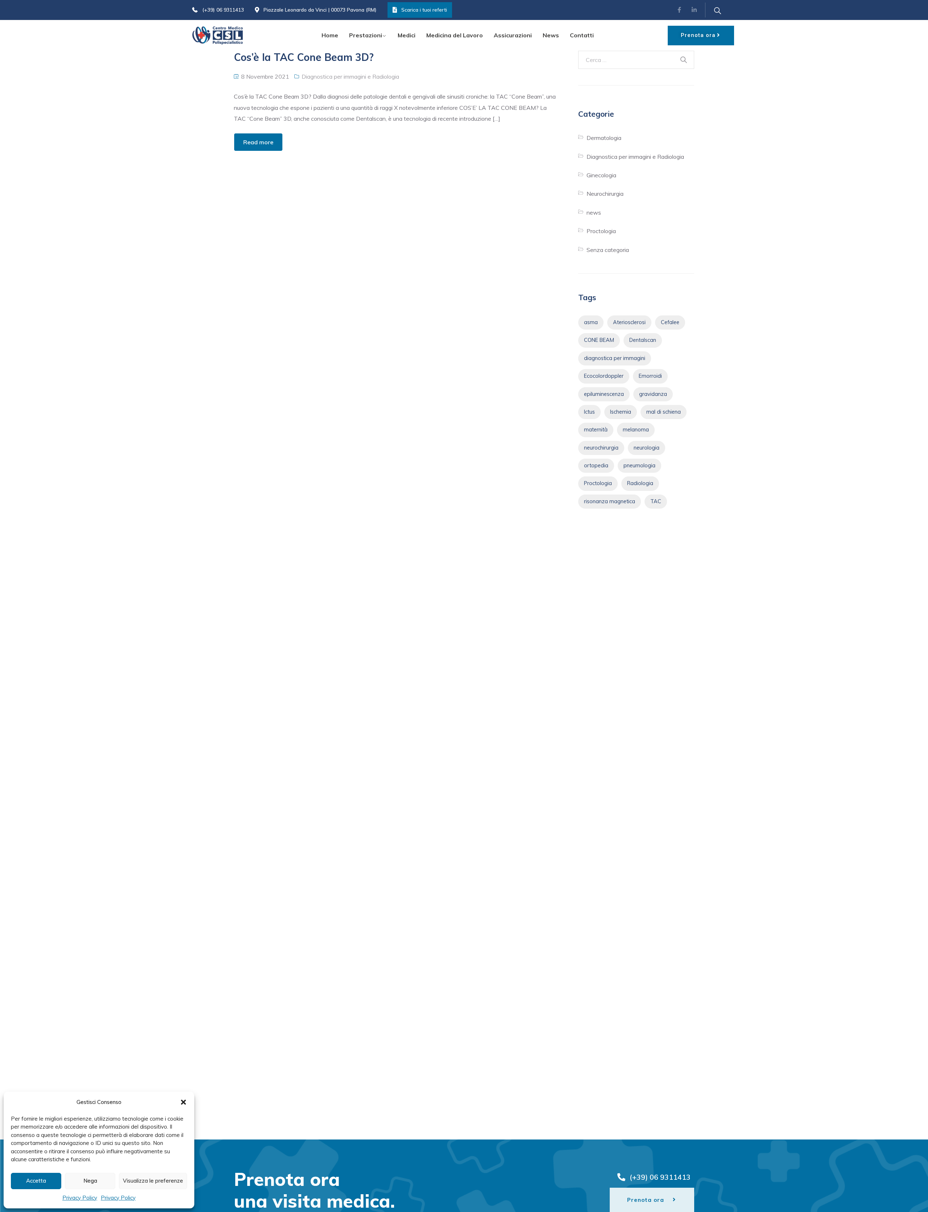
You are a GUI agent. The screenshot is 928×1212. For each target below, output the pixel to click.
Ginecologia (601, 175)
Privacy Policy (79, 1197)
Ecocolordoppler (604, 376)
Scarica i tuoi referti (424, 10)
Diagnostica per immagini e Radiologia (350, 76)
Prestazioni (365, 35)
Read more (258, 142)
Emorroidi (650, 376)
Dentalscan (642, 340)
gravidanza (653, 394)
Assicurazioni (513, 35)
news (594, 212)
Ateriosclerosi (629, 322)
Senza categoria (608, 249)
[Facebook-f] (679, 10)
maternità (596, 429)
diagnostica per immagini (614, 358)
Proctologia (601, 231)
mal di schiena (663, 412)
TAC (655, 501)
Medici (406, 35)
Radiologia (640, 483)
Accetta (36, 1180)
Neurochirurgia (605, 193)
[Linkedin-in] (694, 10)
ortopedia (596, 465)
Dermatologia (604, 137)
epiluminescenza (604, 394)
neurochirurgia (601, 447)
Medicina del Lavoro (454, 35)
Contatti (582, 35)
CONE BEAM (599, 340)
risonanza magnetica (609, 501)
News (551, 35)
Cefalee (670, 322)
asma (591, 322)
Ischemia (620, 412)
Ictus (589, 412)
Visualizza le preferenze (153, 1180)
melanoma (636, 429)
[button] (183, 1102)
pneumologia (639, 465)
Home (330, 35)
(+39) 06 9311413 (223, 10)
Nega (90, 1180)
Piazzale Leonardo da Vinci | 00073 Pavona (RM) (320, 10)
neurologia (646, 447)
